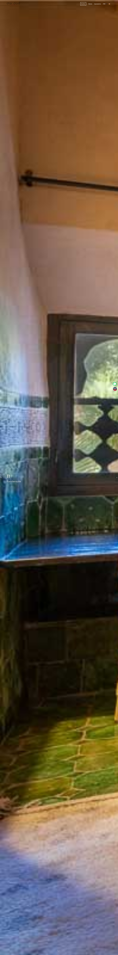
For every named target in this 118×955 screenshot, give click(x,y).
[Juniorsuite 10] (1, 477)
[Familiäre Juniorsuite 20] (116, 477)
